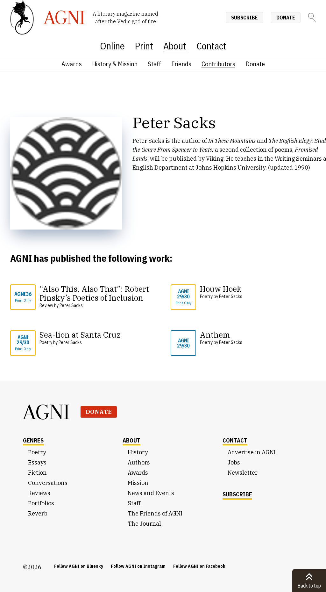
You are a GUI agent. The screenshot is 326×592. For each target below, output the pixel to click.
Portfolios (41, 503)
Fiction (37, 472)
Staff (154, 64)
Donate (285, 17)
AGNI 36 (22, 297)
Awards (71, 64)
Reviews (39, 493)
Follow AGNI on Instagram (138, 566)
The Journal (144, 523)
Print (144, 46)
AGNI (46, 411)
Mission (138, 482)
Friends (181, 64)
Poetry (37, 452)
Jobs (234, 462)
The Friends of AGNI (155, 513)
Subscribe (244, 17)
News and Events (151, 493)
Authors (139, 462)
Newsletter (243, 472)
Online (112, 46)
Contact (211, 46)
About (174, 46)
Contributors (218, 64)
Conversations (47, 482)
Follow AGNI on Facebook (199, 566)
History (138, 452)
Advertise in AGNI (252, 452)
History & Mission (115, 64)
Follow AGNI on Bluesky (78, 566)
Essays (37, 462)
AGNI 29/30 (183, 296)
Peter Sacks (71, 305)
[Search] (312, 17)
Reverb (37, 513)
